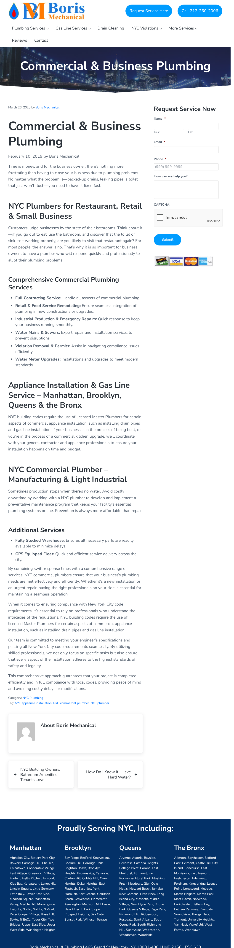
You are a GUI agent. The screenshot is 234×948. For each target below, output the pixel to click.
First (157, 132)
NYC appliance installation (33, 703)
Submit (167, 239)
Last (191, 132)
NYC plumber (99, 703)
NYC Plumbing (33, 698)
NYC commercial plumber (71, 703)
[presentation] (188, 218)
